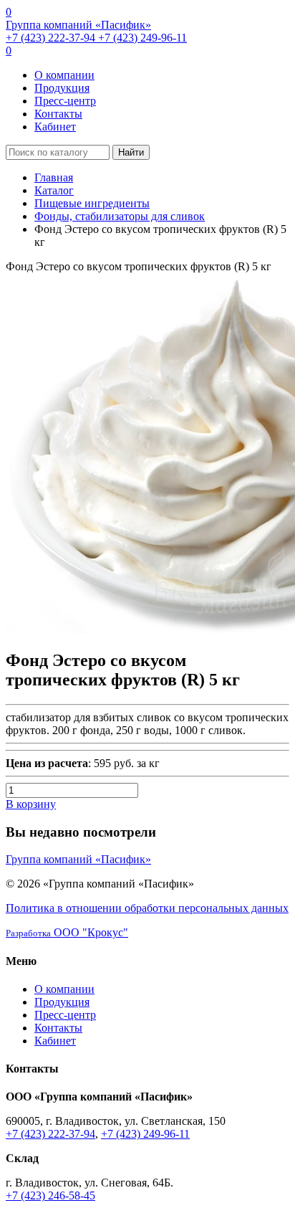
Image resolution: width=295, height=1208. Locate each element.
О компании (64, 75)
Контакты (58, 114)
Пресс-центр (65, 101)
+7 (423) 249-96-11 (142, 38)
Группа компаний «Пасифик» (78, 25)
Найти (131, 152)
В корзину (31, 804)
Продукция (62, 88)
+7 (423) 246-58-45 (50, 1195)
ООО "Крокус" (67, 932)
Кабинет (55, 126)
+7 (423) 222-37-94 (52, 38)
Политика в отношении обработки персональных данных (147, 908)
